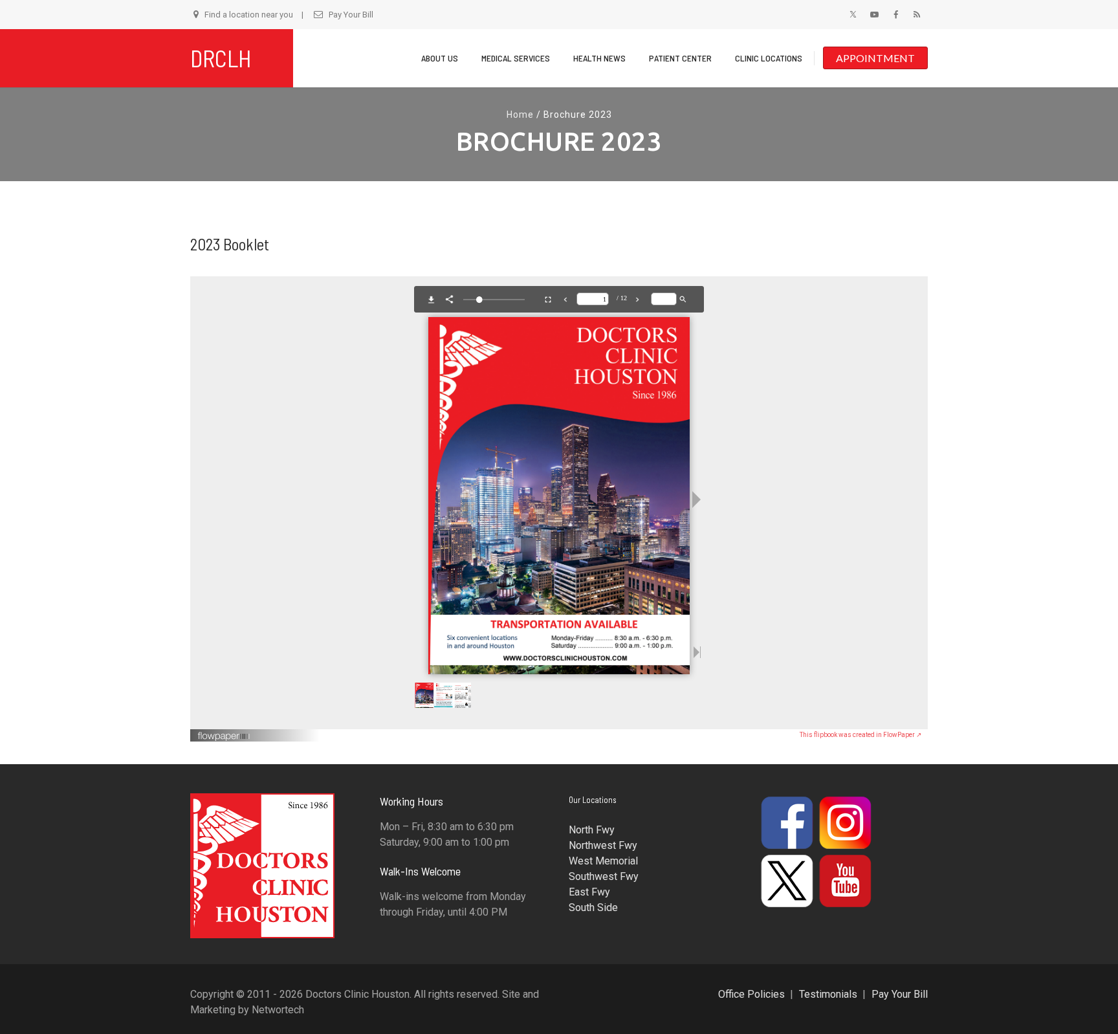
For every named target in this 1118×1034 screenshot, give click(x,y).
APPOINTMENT (875, 58)
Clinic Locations (768, 57)
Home (520, 114)
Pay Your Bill (351, 14)
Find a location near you (248, 14)
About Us (439, 57)
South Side (593, 907)
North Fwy (592, 830)
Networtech (278, 1010)
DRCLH (221, 58)
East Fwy (589, 892)
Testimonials (828, 994)
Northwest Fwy (603, 845)
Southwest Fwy (604, 876)
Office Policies (751, 994)
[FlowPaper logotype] (224, 731)
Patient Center (680, 57)
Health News (599, 57)
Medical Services (515, 57)
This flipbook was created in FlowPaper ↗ (860, 734)
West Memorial (603, 861)
